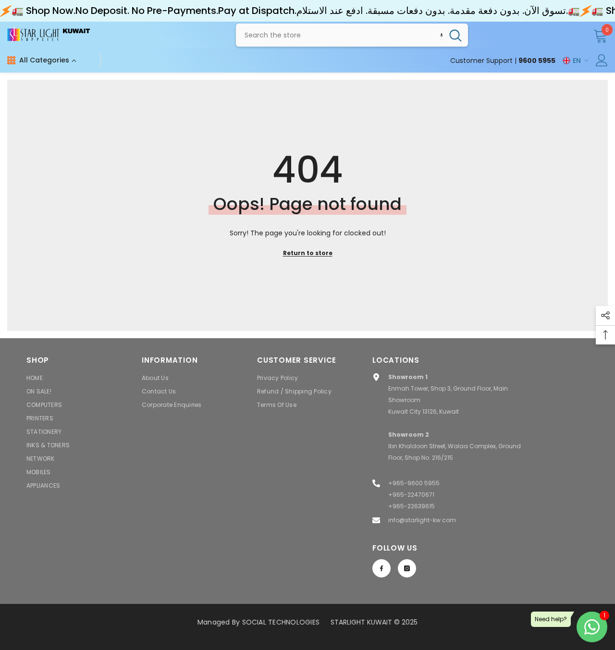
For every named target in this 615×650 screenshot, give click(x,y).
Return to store (307, 253)
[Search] (352, 35)
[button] (442, 35)
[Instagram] (407, 568)
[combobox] (339, 35)
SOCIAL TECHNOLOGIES (281, 622)
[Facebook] (381, 568)
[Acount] (602, 60)
